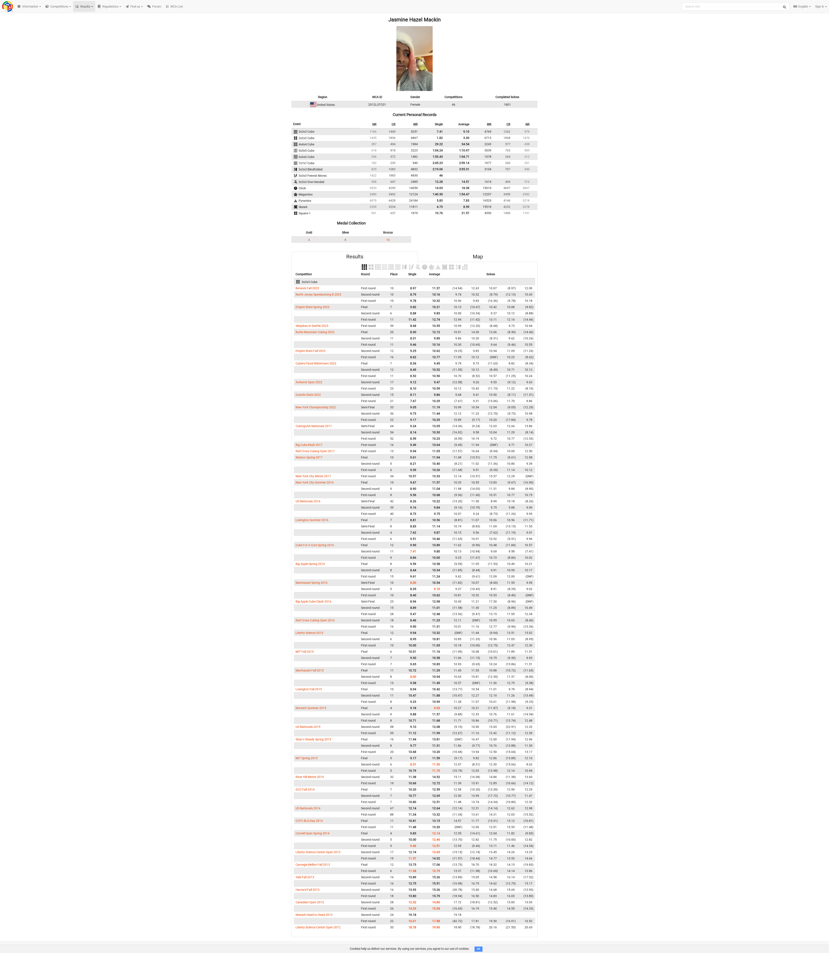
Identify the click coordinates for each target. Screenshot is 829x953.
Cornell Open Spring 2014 (312, 833)
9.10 (466, 131)
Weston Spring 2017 (309, 457)
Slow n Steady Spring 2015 (313, 739)
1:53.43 (438, 156)
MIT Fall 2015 (305, 651)
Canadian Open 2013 (310, 902)
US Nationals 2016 (308, 501)
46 (441, 175)
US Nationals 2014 (308, 808)
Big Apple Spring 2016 (310, 564)
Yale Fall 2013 (305, 877)
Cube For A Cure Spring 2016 (315, 545)
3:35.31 (464, 169)
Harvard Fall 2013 (308, 889)
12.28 (439, 181)
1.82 (440, 138)
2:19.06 (438, 169)
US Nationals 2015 (308, 727)
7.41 (440, 131)
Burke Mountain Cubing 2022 (315, 332)
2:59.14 (464, 163)
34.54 (465, 144)
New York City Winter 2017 (313, 476)
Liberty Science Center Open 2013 (318, 852)
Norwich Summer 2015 (311, 708)
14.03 (439, 188)
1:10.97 (464, 150)
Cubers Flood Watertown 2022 (316, 363)
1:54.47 (464, 194)
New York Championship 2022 (316, 407)
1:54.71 (464, 156)
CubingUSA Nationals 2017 (314, 426)
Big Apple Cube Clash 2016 (313, 601)
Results (354, 257)
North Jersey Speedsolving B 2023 (318, 294)
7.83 (466, 200)
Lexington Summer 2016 (312, 520)
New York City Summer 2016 (315, 482)
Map (478, 257)
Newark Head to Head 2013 (314, 914)
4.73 (440, 206)
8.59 (466, 206)
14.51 (465, 181)
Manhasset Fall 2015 (310, 670)
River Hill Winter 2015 (310, 777)
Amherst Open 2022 (309, 382)
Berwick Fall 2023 (307, 288)
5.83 (440, 200)
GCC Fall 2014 (305, 789)
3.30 (466, 138)
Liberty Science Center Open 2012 (318, 927)
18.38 (465, 188)
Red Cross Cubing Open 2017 (315, 451)
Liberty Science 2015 (309, 633)
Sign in (820, 6)
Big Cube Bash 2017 (309, 445)
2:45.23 (438, 163)
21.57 (465, 213)
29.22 (439, 144)
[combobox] (736, 6)
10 (388, 240)
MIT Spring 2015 (307, 758)
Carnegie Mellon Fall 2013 (313, 864)
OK (478, 949)
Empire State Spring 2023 (312, 307)
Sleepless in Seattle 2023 (312, 326)
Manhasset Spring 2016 (311, 582)
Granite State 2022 (308, 394)
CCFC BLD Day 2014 (309, 821)
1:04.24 (438, 150)
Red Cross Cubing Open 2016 (315, 620)
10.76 (439, 213)
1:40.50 (438, 194)
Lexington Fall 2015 (309, 689)
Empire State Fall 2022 (311, 351)
